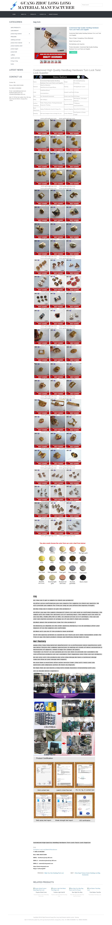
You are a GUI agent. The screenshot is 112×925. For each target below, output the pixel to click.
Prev (36, 43)
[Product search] (101, 4)
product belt (14, 52)
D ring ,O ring (14, 61)
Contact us (43, 14)
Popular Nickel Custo (41, 892)
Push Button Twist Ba (95, 892)
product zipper (14, 48)
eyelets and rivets (15, 58)
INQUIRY (73, 52)
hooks (12, 64)
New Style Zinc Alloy (77, 892)
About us (23, 14)
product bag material (16, 33)
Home (14, 14)
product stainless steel (16, 45)
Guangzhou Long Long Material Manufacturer (45, 849)
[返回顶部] (108, 31)
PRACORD (13, 36)
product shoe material (16, 42)
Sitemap (77, 917)
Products (33, 14)
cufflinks (13, 55)
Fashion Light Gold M (59, 892)
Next (64, 43)
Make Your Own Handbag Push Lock (54, 873)
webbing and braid (15, 39)
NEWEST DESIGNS (53, 14)
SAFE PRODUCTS (15, 27)
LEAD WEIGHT (15, 30)
